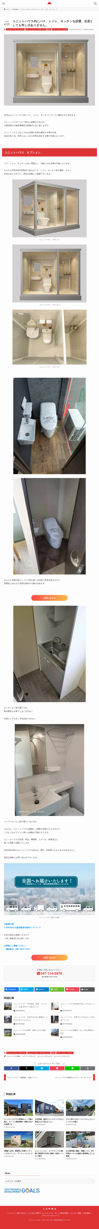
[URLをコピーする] (87, 1068)
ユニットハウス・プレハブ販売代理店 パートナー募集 (61, 1213)
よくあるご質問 (33, 1213)
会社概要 (87, 1213)
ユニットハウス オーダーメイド (36, 29)
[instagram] (47, 1209)
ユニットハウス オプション (15, 29)
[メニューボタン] (3, 3)
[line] (49, 1209)
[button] (11, 1068)
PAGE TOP (94, 1190)
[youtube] (52, 1209)
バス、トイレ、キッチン (60, 29)
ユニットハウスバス (28, 1056)
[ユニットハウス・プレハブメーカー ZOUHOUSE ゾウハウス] (49, 3)
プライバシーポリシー (49, 1215)
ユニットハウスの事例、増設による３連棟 (30, 1030)
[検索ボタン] (95, 3)
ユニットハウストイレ (44, 1056)
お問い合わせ (21, 1213)
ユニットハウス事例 (13, 1056)
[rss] (55, 1209)
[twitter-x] (44, 1209)
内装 (49, 29)
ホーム (11, 1213)
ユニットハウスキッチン (62, 1056)
